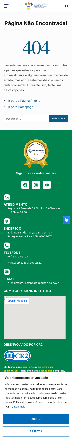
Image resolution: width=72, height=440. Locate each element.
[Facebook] (25, 185)
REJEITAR (36, 431)
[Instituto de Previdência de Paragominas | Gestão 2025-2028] (36, 6)
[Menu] (6, 6)
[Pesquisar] (66, 6)
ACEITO (36, 418)
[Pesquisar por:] (26, 118)
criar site (28, 367)
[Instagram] (36, 185)
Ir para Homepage (20, 107)
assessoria (45, 370)
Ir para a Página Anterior (25, 100)
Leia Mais (19, 406)
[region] (36, 406)
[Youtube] (47, 185)
